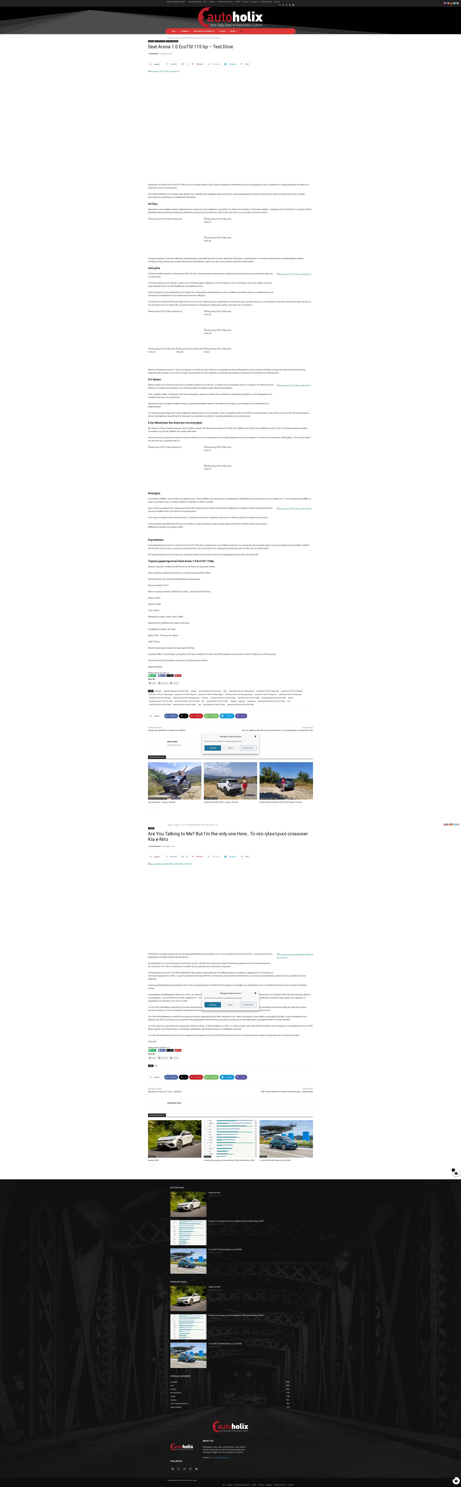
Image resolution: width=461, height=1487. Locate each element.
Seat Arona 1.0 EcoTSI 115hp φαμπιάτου (186, 698)
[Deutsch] (451, 3)
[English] (445, 3)
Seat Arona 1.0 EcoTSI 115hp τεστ (266, 694)
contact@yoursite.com (221, 1457)
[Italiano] (457, 3)
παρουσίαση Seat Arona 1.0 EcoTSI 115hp (271, 701)
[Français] (448, 3)
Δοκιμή (290, 698)
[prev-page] (149, 808)
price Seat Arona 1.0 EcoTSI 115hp (210, 691)
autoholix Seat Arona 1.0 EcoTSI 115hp (176, 691)
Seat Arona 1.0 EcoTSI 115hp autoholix (241, 691)
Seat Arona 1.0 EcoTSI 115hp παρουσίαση (238, 694)
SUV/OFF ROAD (186, 38)
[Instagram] (283, 5)
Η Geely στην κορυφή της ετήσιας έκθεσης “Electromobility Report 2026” (236, 1221)
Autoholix (158, 691)
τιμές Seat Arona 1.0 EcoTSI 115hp (184, 704)
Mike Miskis (154, 54)
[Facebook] (280, 5)
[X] (286, 5)
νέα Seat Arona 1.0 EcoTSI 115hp (217, 701)
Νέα (203, 701)
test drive (205, 698)
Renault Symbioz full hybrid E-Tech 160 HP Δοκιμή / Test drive (281, 802)
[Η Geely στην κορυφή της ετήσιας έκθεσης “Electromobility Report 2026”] (188, 1232)
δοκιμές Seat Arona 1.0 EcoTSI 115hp (274, 698)
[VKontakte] (196, 1469)
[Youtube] (293, 5)
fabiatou (193, 691)
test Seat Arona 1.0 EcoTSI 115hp (248, 698)
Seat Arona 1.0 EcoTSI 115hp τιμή (160, 698)
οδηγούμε (241, 701)
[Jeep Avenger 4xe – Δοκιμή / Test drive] (174, 781)
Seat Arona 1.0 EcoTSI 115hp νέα (185, 694)
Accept (213, 748)
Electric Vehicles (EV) (211, 798)
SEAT (225, 691)
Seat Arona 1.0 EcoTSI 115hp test (292, 691)
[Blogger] (172, 1469)
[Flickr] (184, 1469)
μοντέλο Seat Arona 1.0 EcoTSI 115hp (187, 701)
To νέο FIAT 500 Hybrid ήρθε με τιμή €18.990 (225, 1249)
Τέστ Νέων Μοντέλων (172, 41)
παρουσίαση (251, 701)
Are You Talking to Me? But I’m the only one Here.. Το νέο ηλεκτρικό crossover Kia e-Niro (277, 730)
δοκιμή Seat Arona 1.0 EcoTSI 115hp (160, 701)
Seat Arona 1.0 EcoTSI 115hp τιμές (290, 694)
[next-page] (153, 808)
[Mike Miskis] (158, 743)
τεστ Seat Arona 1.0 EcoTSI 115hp (160, 704)
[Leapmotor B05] (188, 1204)
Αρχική (169, 38)
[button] (255, 736)
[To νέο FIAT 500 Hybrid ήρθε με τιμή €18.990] (188, 1261)
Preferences (248, 748)
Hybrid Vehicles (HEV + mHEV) (157, 798)
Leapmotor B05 (214, 1193)
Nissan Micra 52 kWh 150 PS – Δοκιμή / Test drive (221, 802)
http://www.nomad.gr (174, 745)
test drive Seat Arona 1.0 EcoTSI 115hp (223, 698)
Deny (230, 748)
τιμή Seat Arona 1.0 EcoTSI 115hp (214, 704)
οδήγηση (233, 701)
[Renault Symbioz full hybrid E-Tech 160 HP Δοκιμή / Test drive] (286, 781)
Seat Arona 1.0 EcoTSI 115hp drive (268, 691)
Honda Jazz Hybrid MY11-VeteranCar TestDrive (166, 730)
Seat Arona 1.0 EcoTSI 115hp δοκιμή (160, 694)
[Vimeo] (289, 5)
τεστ (288, 701)
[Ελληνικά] (454, 3)
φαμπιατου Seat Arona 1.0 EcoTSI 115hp (240, 704)
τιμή (199, 704)
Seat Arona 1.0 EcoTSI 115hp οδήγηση (210, 694)
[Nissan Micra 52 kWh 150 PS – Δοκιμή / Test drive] (230, 781)
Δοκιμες (176, 38)
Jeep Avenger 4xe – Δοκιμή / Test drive (161, 802)
